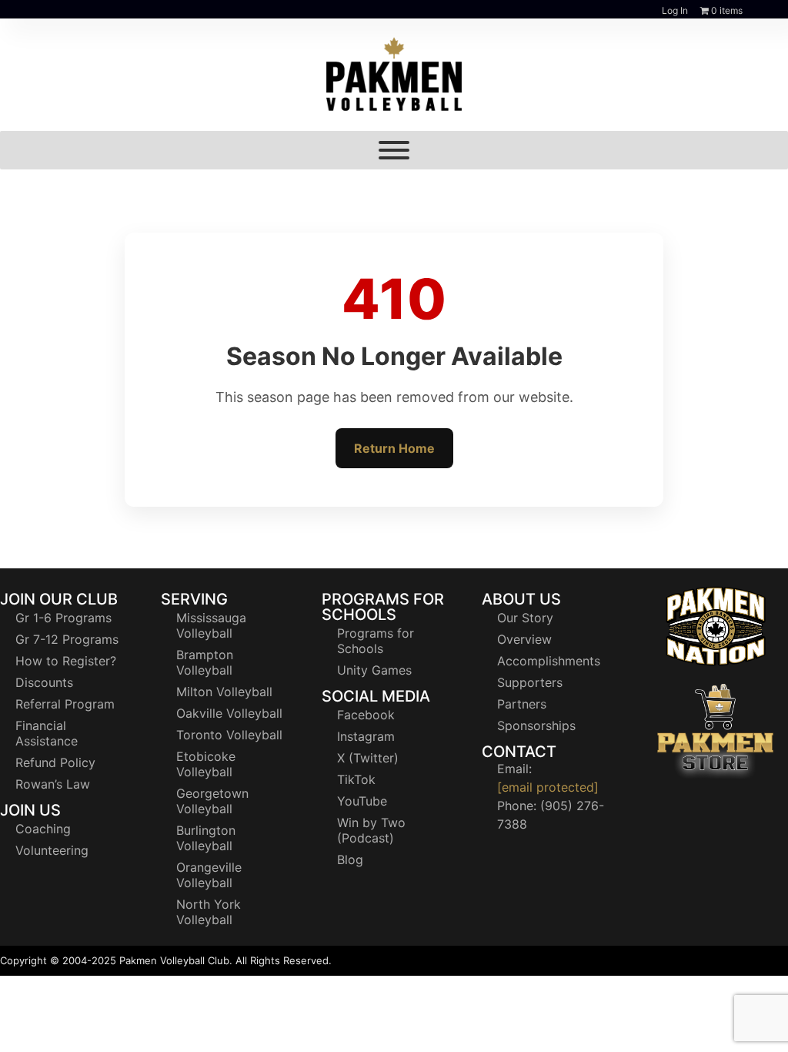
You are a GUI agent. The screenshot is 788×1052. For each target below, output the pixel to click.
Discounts (44, 682)
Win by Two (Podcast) (371, 830)
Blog (350, 859)
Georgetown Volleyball (212, 801)
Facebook (366, 714)
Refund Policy (55, 762)
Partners (521, 704)
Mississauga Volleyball (211, 625)
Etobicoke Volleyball (205, 764)
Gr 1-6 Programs (63, 617)
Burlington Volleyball (205, 838)
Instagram (366, 736)
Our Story (525, 617)
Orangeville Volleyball (209, 874)
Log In (675, 10)
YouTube (362, 801)
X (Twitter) (368, 758)
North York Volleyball (208, 911)
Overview (524, 639)
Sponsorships (536, 725)
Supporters (530, 682)
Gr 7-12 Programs (67, 639)
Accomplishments (548, 660)
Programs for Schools (375, 640)
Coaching (43, 828)
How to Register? (65, 660)
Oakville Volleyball (229, 713)
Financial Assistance (46, 733)
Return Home (394, 448)
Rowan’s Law (52, 784)
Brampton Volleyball (204, 662)
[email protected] (548, 787)
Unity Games (374, 670)
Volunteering (51, 850)
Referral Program (65, 704)
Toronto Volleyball (229, 734)
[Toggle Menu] (394, 150)
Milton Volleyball (224, 691)
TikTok (356, 779)
